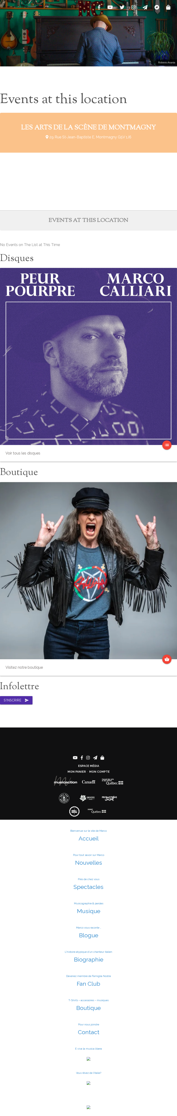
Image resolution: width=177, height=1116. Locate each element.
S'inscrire (16, 700)
